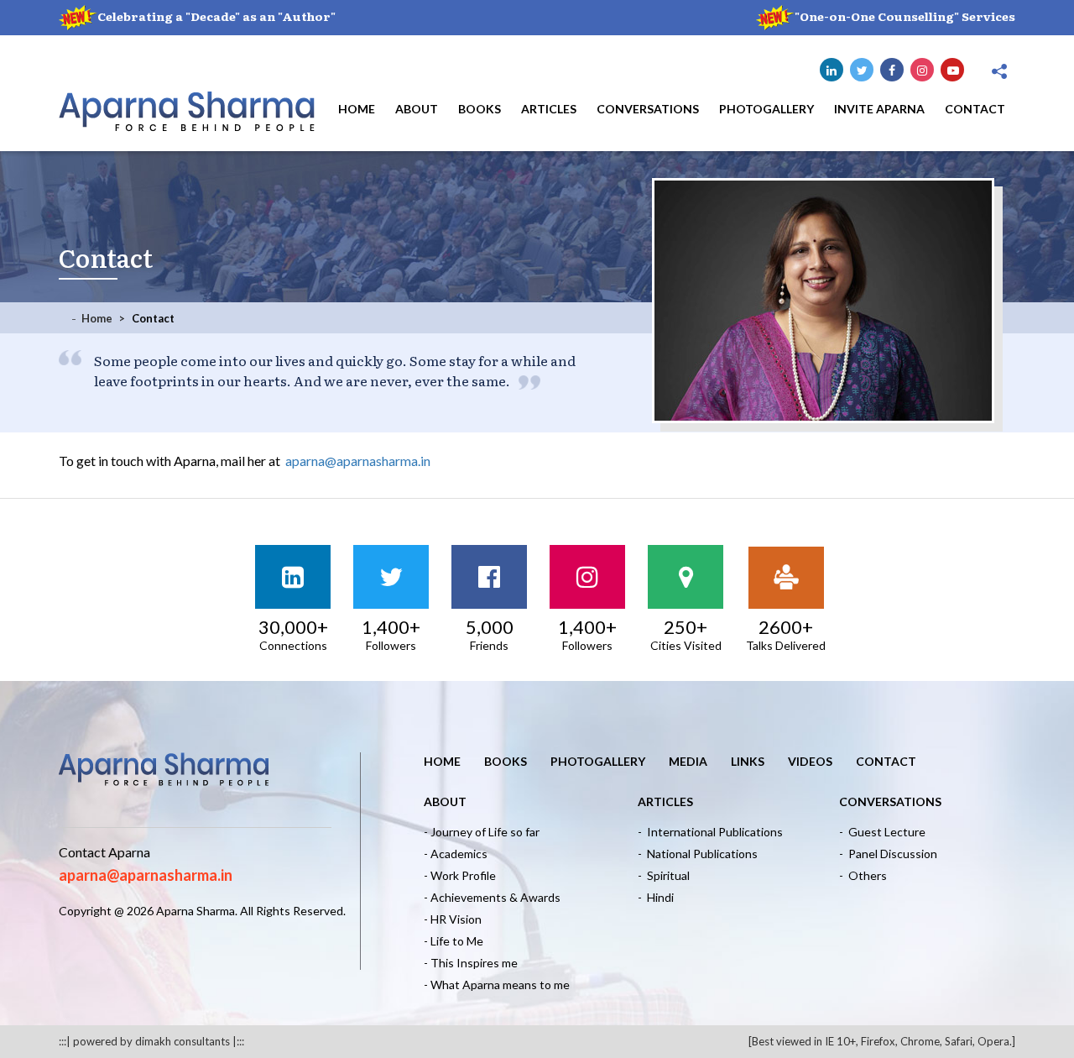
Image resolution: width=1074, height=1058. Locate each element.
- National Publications (698, 853)
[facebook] (892, 69)
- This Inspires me (471, 963)
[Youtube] (952, 69)
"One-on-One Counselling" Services (905, 16)
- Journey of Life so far (482, 832)
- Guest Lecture (882, 832)
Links (747, 761)
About (416, 109)
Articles (548, 109)
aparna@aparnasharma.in (357, 461)
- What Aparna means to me (497, 984)
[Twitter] (861, 69)
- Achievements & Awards (492, 897)
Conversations (648, 109)
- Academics (455, 853)
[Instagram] (922, 69)
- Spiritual (664, 875)
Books (479, 109)
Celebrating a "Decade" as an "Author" (216, 16)
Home (356, 109)
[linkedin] (831, 69)
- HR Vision (453, 919)
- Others (863, 875)
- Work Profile (460, 875)
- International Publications (710, 832)
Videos (810, 761)
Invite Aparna (879, 109)
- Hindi (656, 897)
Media (688, 761)
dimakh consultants (182, 1041)
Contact (975, 109)
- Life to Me (453, 941)
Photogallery (766, 109)
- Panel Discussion (888, 853)
